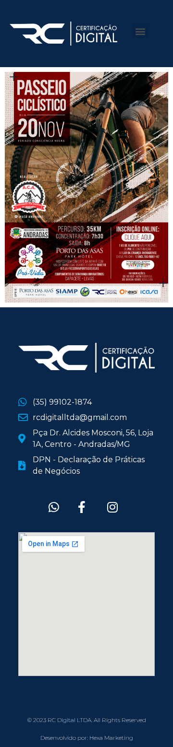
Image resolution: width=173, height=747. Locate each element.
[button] (140, 31)
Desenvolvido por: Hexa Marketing (86, 737)
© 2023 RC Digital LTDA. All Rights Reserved (86, 720)
